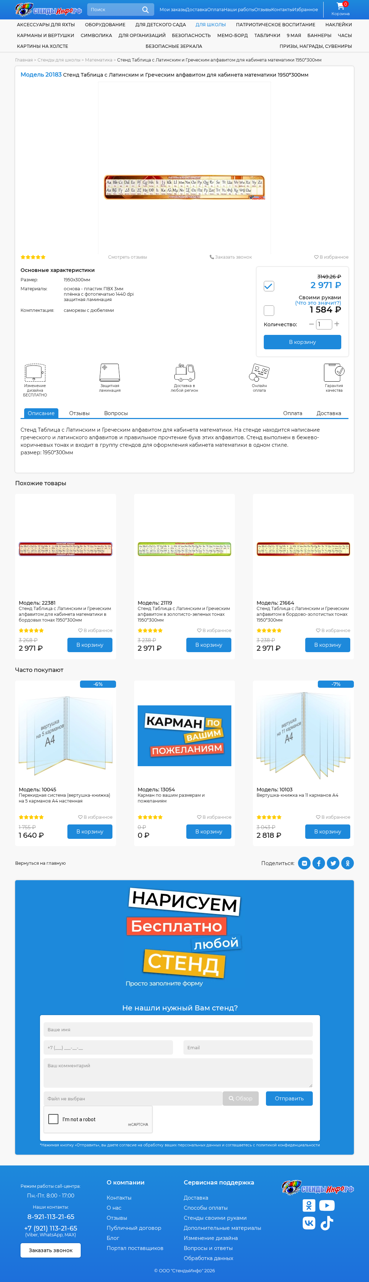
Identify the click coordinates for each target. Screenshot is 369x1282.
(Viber (31, 1234)
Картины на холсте (42, 46)
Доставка (196, 9)
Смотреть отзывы (127, 257)
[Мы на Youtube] (327, 1205)
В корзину (89, 645)
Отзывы (262, 9)
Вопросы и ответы (208, 1248)
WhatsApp (51, 1234)
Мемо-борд (232, 35)
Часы (345, 35)
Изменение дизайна (211, 1238)
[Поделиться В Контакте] (304, 863)
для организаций (142, 35)
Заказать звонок (233, 257)
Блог (113, 1238)
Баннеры (319, 35)
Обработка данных (208, 1258)
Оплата (215, 9)
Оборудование (105, 24)
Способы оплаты (206, 1208)
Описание (41, 413)
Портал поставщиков (135, 1248)
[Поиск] (145, 10)
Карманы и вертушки (45, 35)
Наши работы (239, 9)
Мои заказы (173, 9)
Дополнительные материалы (222, 1228)
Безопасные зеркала (174, 46)
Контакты (282, 9)
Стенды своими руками (215, 1218)
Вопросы (116, 413)
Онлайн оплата (259, 388)
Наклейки (338, 24)
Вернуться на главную (40, 863)
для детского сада (160, 24)
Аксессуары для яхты (46, 24)
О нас (114, 1208)
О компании (126, 1182)
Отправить (289, 1098)
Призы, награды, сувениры (316, 46)
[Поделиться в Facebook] (318, 863)
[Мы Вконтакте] (309, 1223)
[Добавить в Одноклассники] (347, 863)
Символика (96, 35)
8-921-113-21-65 (50, 1217)
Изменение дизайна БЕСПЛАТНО (35, 390)
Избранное (305, 9)
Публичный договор (134, 1228)
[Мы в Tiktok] (327, 1223)
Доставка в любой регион (184, 388)
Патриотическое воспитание (275, 24)
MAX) (70, 1234)
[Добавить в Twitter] (333, 863)
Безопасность (191, 35)
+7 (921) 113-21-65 (50, 1228)
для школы (211, 24)
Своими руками (318, 299)
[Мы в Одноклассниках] (309, 1205)
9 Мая (294, 35)
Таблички (267, 35)
